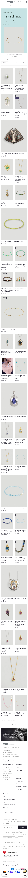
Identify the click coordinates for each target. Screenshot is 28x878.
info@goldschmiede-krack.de (11, 756)
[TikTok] (12, 760)
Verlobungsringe (20, 775)
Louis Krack (19, 789)
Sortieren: (20, 62)
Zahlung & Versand (8, 812)
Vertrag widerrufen (10, 865)
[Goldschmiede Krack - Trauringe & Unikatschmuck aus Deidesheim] (14, 2)
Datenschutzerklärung (9, 799)
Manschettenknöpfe (21, 786)
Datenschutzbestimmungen (9, 836)
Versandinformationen (9, 804)
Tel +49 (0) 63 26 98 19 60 (9, 754)
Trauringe (18, 778)
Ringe (17, 767)
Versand (5, 810)
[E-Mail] (4, 760)
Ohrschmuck (19, 773)
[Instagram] (8, 760)
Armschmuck (19, 781)
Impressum (6, 802)
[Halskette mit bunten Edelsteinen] (14, 40)
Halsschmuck (19, 770)
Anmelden (22, 827)
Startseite (3, 6)
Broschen (18, 784)
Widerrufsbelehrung (8, 807)
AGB (4, 796)
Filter (5, 62)
